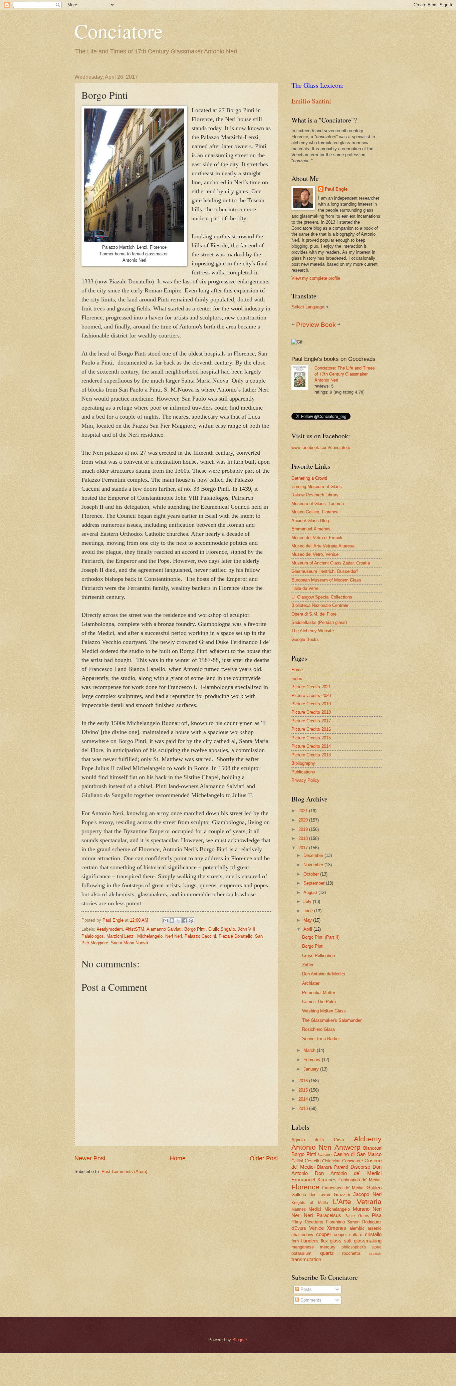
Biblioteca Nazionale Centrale (319, 605)
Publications (303, 771)
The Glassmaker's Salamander (332, 1020)
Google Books (305, 639)
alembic (357, 1228)
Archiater (310, 983)
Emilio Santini (311, 100)
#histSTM (135, 929)
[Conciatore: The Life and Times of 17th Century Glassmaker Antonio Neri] (302, 378)
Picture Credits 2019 (311, 703)
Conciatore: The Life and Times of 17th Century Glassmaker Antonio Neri (344, 374)
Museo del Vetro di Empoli (316, 537)
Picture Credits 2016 (311, 729)
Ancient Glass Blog (310, 520)
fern (295, 1240)
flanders (309, 1240)
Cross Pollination (318, 955)
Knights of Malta (309, 1203)
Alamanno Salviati (164, 929)
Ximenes (336, 1228)
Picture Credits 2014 (311, 746)
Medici (314, 1209)
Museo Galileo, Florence (314, 511)
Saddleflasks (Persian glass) (319, 622)
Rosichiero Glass (318, 1029)
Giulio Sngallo (221, 929)
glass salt (341, 1240)
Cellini (297, 1161)
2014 (303, 1099)
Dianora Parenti (332, 1167)
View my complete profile (315, 278)
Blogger (239, 1339)
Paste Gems (357, 1216)
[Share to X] (178, 920)
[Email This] (165, 920)
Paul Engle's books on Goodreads (333, 359)
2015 (303, 1090)
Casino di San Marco (357, 1154)
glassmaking (368, 1240)
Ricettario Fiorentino (325, 1221)
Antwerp (347, 1147)
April (308, 929)
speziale (375, 1253)
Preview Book (316, 324)
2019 (303, 829)
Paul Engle (336, 189)
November (313, 864)
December (313, 855)
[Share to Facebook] (184, 920)
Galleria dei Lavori (310, 1194)
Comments (310, 1300)
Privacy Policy (305, 780)
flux (324, 1240)
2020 (303, 820)
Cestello (312, 1160)
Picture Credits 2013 (311, 754)
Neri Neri (173, 936)
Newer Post (89, 1158)
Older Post (264, 1158)
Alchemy (368, 1139)
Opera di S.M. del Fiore (313, 614)
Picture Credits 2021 (311, 686)
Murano (361, 1209)
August (310, 892)
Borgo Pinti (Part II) (320, 937)
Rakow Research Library (314, 494)
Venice (316, 1228)
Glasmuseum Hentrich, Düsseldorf (324, 571)
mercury (327, 1246)
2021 (303, 810)
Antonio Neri (311, 1147)
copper (323, 1234)
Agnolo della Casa (317, 1139)
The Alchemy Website (312, 630)
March (310, 1050)
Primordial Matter (318, 992)
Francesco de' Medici (343, 1187)
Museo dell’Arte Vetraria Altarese (323, 545)
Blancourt (372, 1148)
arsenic (375, 1228)
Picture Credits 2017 (311, 720)
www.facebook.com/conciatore (320, 447)
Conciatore (118, 30)
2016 (303, 1080)
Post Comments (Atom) (124, 1171)
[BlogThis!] (172, 920)
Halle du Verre (304, 588)
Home (178, 1158)
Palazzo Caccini (200, 936)
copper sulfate (348, 1234)
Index (296, 678)
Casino (324, 1154)
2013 (303, 1108)
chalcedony (302, 1234)
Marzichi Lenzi (120, 936)
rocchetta (351, 1253)
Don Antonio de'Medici (323, 973)
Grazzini (342, 1194)
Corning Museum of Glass (316, 486)
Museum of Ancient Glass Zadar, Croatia (330, 562)
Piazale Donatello (235, 936)
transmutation (306, 1259)
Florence (305, 1187)
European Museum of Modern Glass (326, 580)
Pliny (296, 1221)
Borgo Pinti (195, 929)
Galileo (374, 1187)
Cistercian (331, 1161)
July (308, 901)
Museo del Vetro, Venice (314, 554)
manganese (302, 1246)
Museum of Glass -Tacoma (317, 503)
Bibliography (303, 763)
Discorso (360, 1167)
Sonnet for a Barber (321, 1038)
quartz (327, 1253)
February (312, 1059)
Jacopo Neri (367, 1194)
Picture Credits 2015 (311, 737)
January (311, 1069)
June (308, 910)
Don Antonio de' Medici (348, 1173)
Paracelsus (328, 1215)
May (308, 920)
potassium (301, 1253)
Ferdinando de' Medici (360, 1179)
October (311, 874)
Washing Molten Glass (324, 1010)
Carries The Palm (319, 1001)
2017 (303, 847)
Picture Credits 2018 (311, 712)
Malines (298, 1209)
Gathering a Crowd (309, 478)
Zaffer (307, 964)
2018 (303, 838)
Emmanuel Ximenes (310, 528)
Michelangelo (150, 936)
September (314, 883)
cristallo (373, 1234)
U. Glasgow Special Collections (321, 597)
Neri (377, 1209)
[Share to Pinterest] (191, 920)
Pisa (377, 1215)
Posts (305, 1289)
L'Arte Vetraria (357, 1201)
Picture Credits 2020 (311, 695)
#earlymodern (110, 929)
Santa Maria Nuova (129, 942)
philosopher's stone (361, 1247)
